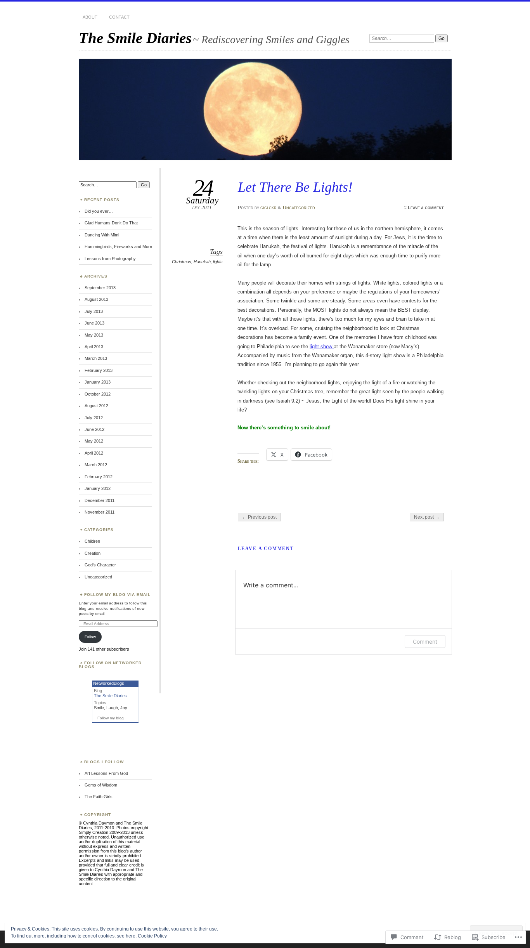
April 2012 (94, 453)
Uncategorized (299, 207)
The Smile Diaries (135, 38)
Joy (123, 707)
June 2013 (94, 323)
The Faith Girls (99, 796)
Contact (119, 17)
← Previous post (259, 517)
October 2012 (98, 394)
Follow (90, 637)
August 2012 (96, 405)
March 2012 (96, 464)
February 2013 (99, 370)
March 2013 (96, 358)
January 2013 (98, 382)
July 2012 (94, 417)
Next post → (427, 517)
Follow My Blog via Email (117, 594)
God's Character (100, 565)
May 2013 (94, 335)
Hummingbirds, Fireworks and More (118, 246)
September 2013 (100, 287)
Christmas (181, 261)
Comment (425, 641)
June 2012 (94, 429)
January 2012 (98, 488)
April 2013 (94, 346)
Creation (92, 553)
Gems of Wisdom (101, 785)
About (90, 17)
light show (322, 346)
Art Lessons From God (106, 773)
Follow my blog (110, 718)
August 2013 (96, 299)
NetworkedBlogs (108, 683)
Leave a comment (426, 207)
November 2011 (99, 512)
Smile (99, 707)
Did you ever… (99, 211)
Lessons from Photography (110, 258)
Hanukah (202, 261)
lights (218, 261)
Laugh (112, 707)
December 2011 (99, 500)
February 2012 (99, 476)
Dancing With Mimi (102, 235)
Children (92, 541)
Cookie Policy (152, 936)
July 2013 (94, 311)
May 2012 (94, 441)
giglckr (268, 207)
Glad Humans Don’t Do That (111, 223)
